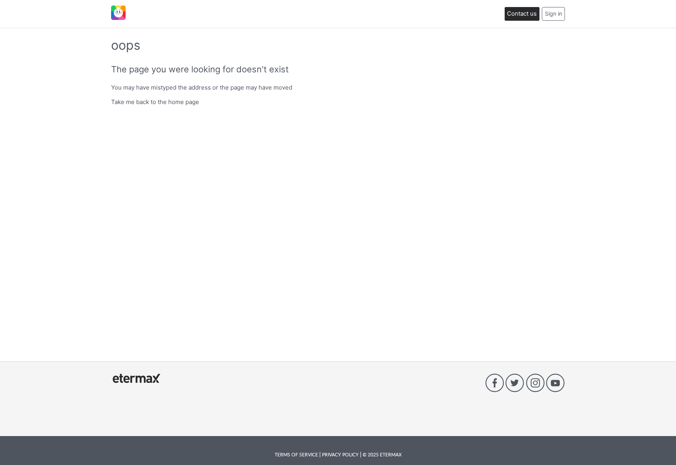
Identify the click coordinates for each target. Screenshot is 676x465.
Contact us (522, 13)
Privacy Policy (340, 454)
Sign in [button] (553, 13)
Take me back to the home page (155, 102)
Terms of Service (297, 454)
